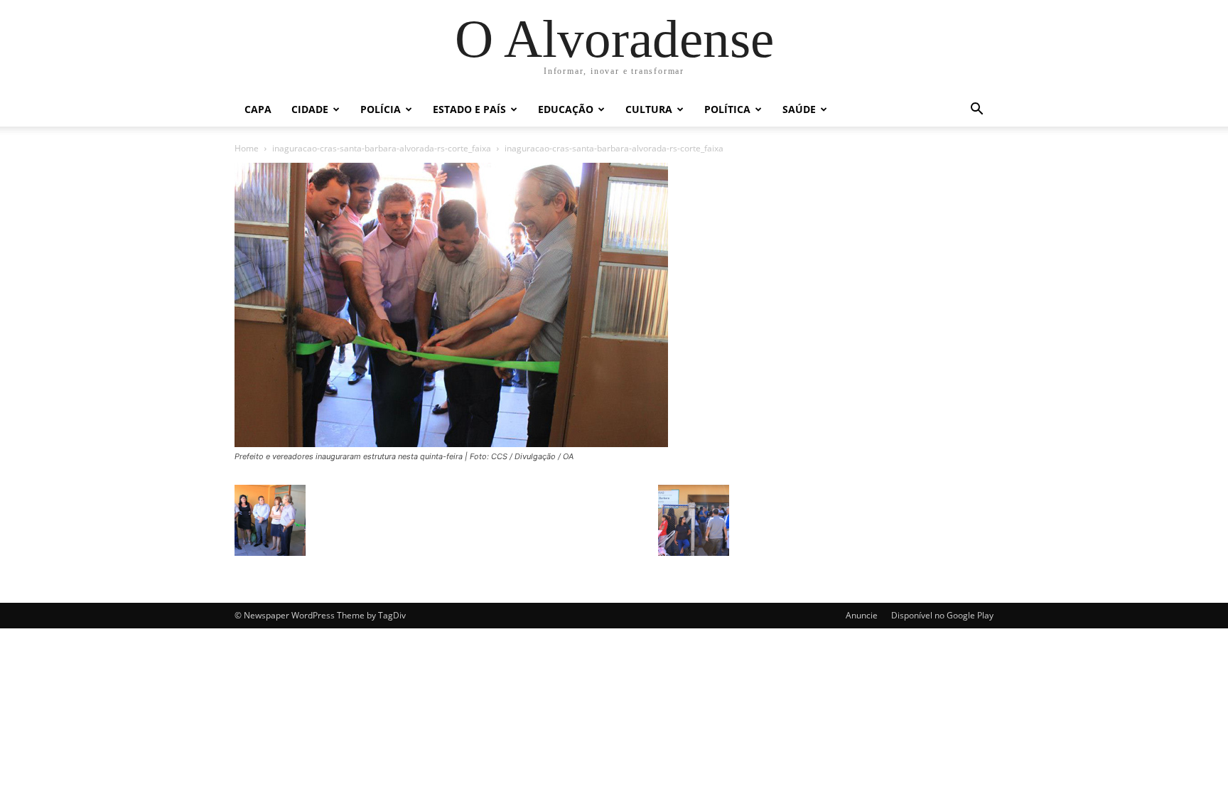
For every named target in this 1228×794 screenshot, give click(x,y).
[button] (976, 110)
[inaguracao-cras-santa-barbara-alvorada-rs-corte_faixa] (451, 443)
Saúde (799, 109)
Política (727, 109)
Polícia (380, 109)
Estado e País (469, 109)
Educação (565, 109)
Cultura (648, 109)
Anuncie (862, 615)
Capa (257, 109)
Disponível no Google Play (942, 615)
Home (247, 148)
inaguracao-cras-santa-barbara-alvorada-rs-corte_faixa (381, 148)
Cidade (309, 109)
